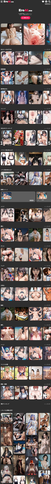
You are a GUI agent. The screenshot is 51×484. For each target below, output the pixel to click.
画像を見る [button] (26, 17)
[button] (20, 38)
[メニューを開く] (1, 2)
